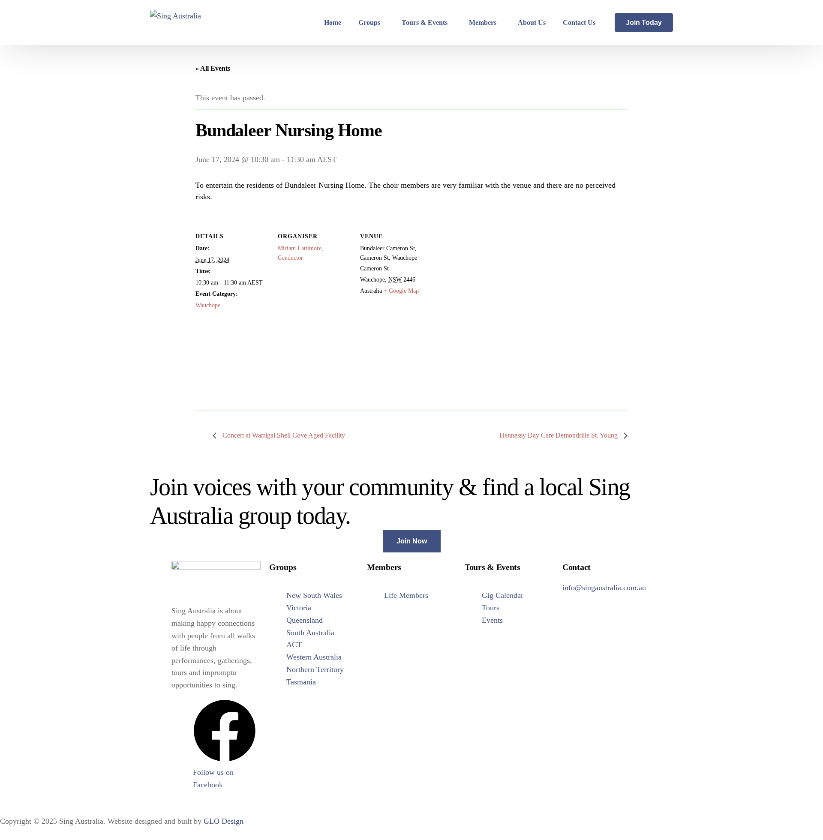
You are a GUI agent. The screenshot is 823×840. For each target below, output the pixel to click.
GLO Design (223, 821)
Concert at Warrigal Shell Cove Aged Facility (283, 435)
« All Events (212, 68)
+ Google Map (401, 291)
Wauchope (207, 305)
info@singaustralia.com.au (604, 587)
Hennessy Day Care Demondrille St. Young (559, 435)
